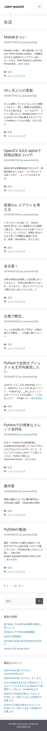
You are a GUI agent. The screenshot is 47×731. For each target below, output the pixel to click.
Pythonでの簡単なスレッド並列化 (22, 427)
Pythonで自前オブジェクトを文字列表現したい (22, 367)
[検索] (39, 601)
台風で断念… (14, 316)
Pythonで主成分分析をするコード (21, 704)
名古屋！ (11, 266)
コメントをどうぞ (16, 76)
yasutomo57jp (11, 673)
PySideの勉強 (15, 529)
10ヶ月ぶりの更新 (18, 90)
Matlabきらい (15, 37)
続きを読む (24, 63)
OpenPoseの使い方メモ (16, 670)
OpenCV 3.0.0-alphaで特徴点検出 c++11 (22, 153)
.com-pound (14, 7)
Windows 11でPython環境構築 (19, 632)
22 (15, 585)
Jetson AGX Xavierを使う (17, 648)
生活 (9, 72)
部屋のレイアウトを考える (22, 207)
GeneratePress (24, 726)
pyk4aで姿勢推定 (12, 636)
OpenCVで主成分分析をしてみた (20, 693)
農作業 (9, 486)
